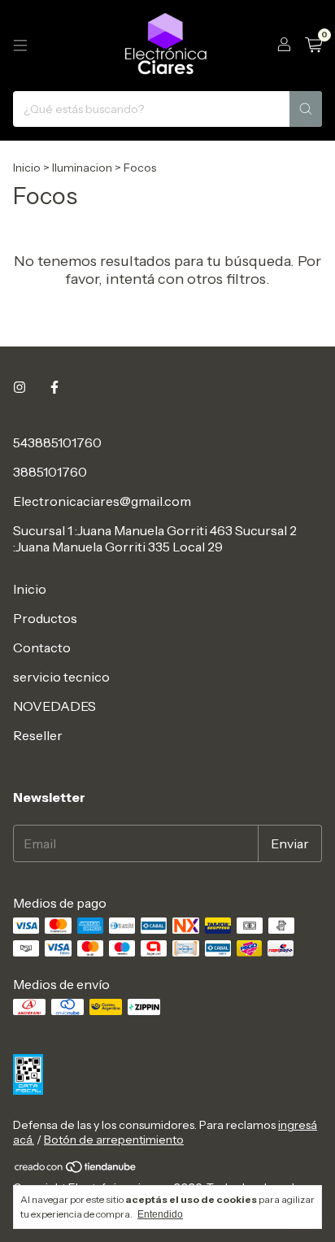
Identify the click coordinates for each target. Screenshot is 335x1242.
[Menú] (20, 45)
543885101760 (57, 442)
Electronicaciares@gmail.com (102, 501)
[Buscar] (305, 109)
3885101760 (50, 472)
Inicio (27, 167)
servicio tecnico (61, 677)
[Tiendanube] (76, 1169)
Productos (45, 618)
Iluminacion (82, 167)
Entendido (160, 1214)
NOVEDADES (54, 706)
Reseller (38, 735)
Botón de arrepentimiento (114, 1139)
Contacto (42, 647)
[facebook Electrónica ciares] (54, 387)
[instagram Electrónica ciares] (19, 387)
